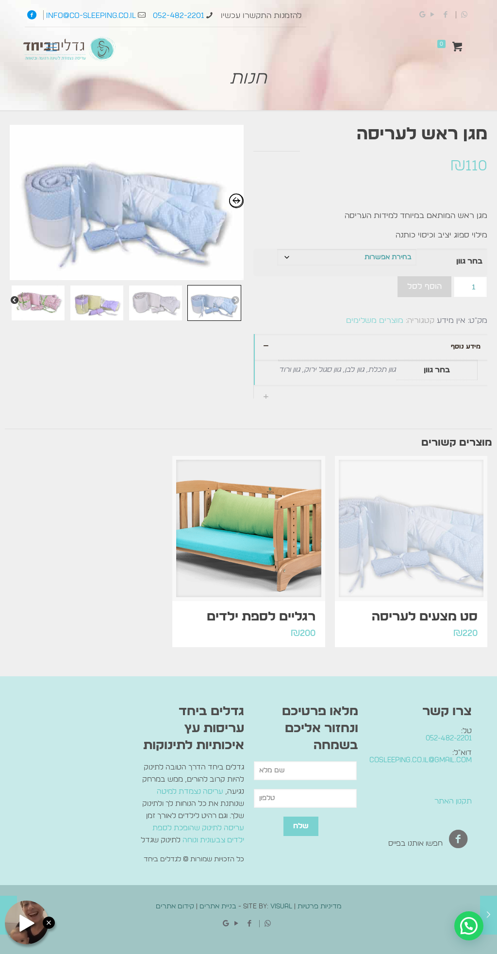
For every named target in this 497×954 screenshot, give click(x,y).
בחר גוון (469, 261)
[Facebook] (448, 14)
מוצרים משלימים (374, 320)
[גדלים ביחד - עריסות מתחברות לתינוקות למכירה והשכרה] (71, 51)
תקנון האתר (453, 801)
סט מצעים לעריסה (425, 616)
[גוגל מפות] (422, 14)
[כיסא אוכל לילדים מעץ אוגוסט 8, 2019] (488, 915)
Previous (235, 300)
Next (14, 300)
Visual (281, 906)
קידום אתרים (175, 906)
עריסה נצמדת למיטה (190, 791)
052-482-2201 (178, 15)
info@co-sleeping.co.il (91, 15)
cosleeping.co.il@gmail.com (420, 760)
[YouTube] (433, 14)
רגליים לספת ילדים (261, 616)
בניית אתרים (217, 906)
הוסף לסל (424, 286)
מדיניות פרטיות (319, 906)
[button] (468, 925)
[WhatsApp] (464, 14)
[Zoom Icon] (127, 202)
